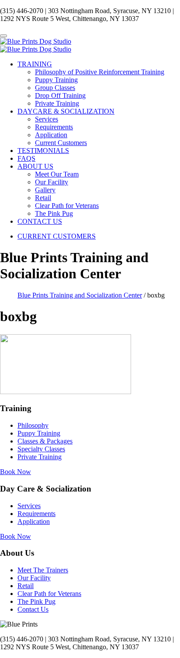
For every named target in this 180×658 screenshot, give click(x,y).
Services (46, 119)
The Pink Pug (54, 213)
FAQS (26, 158)
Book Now (15, 471)
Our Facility (51, 182)
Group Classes (55, 87)
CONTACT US (39, 221)
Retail (43, 197)
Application (51, 135)
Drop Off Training (60, 95)
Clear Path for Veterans (67, 205)
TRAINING (34, 64)
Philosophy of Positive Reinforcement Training (99, 72)
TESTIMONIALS (43, 150)
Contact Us (32, 609)
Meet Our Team (57, 174)
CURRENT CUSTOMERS (56, 236)
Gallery (45, 190)
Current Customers (61, 142)
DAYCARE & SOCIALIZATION (65, 111)
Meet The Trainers (42, 570)
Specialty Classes (41, 449)
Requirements (54, 127)
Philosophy (32, 425)
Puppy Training (56, 79)
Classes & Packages (45, 441)
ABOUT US (35, 166)
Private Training (57, 103)
